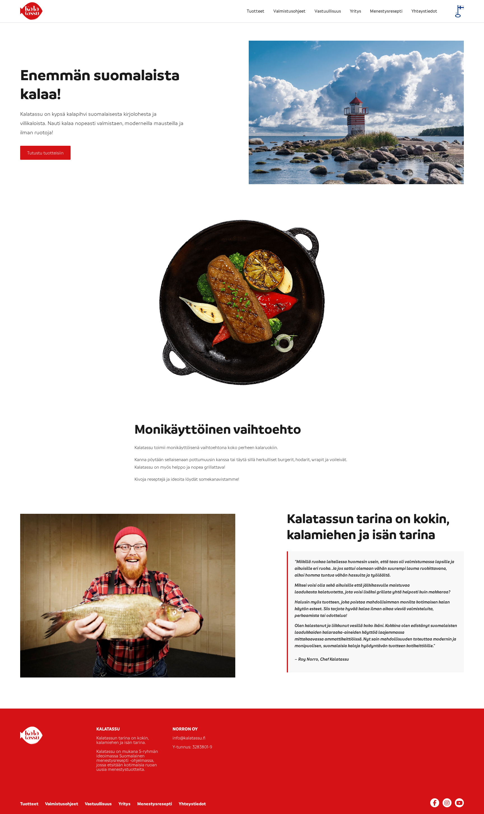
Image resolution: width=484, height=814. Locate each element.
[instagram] (447, 802)
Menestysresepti (386, 11)
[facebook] (434, 802)
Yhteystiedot (424, 11)
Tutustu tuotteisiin (45, 153)
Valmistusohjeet (289, 11)
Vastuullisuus (328, 11)
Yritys (355, 11)
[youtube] (459, 802)
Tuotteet (255, 11)
